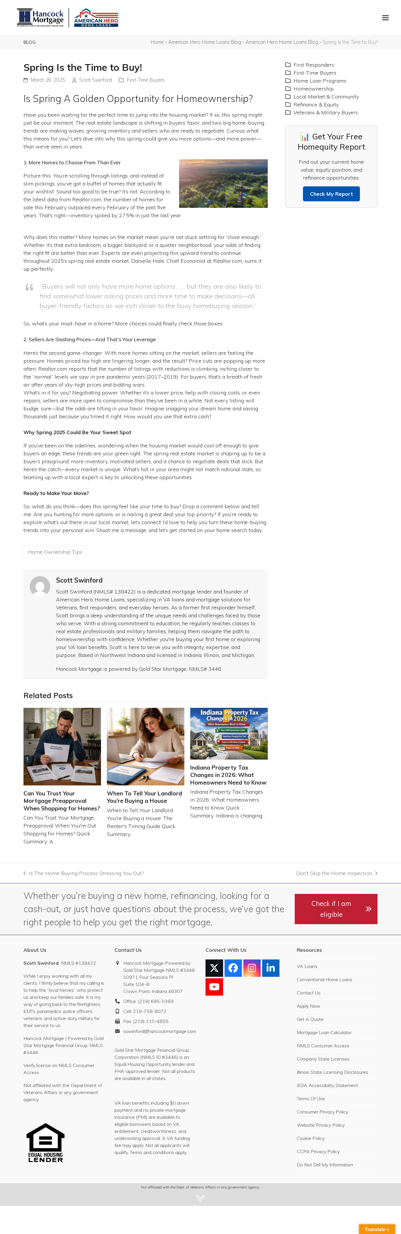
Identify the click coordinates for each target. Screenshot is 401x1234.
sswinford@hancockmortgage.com (159, 1031)
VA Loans (307, 966)
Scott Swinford (95, 80)
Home (157, 42)
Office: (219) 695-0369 (148, 1001)
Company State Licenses (323, 1059)
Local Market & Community (326, 96)
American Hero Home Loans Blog (204, 42)
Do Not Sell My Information (325, 1165)
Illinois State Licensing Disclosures (332, 1072)
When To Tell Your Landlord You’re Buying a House (144, 797)
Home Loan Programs (320, 80)
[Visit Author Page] (40, 586)
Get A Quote (310, 1019)
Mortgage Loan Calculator (324, 1032)
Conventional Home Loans (324, 979)
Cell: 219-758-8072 (144, 1011)
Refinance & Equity (316, 104)
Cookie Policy (311, 1138)
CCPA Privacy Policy (318, 1151)
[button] (385, 17)
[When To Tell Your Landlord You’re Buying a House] (145, 746)
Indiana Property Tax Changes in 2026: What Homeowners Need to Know (228, 775)
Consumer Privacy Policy (322, 1112)
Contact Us (309, 993)
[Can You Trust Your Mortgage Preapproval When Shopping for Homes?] (62, 746)
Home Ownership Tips (55, 552)
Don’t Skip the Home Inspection (334, 873)
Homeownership (314, 88)
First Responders (314, 64)
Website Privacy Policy (321, 1125)
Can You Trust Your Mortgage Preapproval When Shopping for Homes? (61, 801)
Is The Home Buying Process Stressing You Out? (83, 873)
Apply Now (308, 1006)
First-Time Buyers (146, 80)
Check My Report (331, 193)
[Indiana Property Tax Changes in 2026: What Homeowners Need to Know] (229, 734)
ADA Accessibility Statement (327, 1085)
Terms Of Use (311, 1098)
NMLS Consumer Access (323, 1046)
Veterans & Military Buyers (326, 112)
